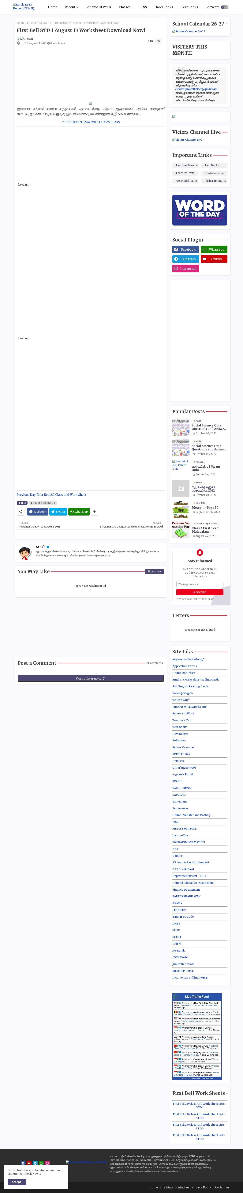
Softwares (213, 7)
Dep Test (178, 761)
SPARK (176, 781)
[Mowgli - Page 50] (180, 509)
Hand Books (164, 7)
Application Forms (184, 666)
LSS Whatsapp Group (200, 1039)
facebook (188, 249)
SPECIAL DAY (181, 754)
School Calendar (183, 747)
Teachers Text (185, 173)
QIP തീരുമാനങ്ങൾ (184, 767)
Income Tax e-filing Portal (189, 977)
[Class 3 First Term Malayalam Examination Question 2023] (180, 529)
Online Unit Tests (183, 673)
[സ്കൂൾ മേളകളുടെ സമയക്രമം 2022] (180, 488)
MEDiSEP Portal (183, 971)
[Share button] (94, 512)
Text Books (189, 7)
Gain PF (177, 855)
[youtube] (29, 1163)
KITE (175, 849)
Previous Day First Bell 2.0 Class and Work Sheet (51, 494)
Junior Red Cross (183, 964)
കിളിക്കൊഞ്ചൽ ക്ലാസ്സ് (187, 659)
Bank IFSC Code (183, 916)
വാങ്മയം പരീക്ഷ (214, 173)
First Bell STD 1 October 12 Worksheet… (200, 1005)
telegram (188, 259)
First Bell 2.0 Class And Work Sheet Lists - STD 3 (200, 1126)
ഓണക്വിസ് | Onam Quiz (206, 468)
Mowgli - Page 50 (205, 507)
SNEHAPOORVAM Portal (188, 842)
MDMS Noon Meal (184, 828)
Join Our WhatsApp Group (189, 706)
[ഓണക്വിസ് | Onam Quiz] (180, 468)
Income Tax (180, 835)
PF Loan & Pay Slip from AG (190, 862)
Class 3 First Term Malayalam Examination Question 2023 (209, 530)
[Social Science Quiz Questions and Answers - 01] (180, 427)
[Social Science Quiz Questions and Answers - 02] (180, 447)
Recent (70, 7)
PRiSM (176, 943)
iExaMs (177, 903)
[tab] (52, 7)
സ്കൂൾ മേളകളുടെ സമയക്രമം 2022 (203, 488)
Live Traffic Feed (197, 996)
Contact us (181, 1187)
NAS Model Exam (186, 180)
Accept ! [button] (16, 1182)
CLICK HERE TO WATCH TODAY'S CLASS (91, 122)
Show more (155, 571)
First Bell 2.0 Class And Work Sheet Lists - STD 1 (200, 1105)
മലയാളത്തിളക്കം (182, 693)
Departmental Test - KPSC (189, 876)
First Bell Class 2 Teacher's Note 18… (196, 1047)
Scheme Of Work (98, 7)
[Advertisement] (91, 74)
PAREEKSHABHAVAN (186, 896)
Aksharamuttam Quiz (216, 180)
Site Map (166, 1187)
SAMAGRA (179, 794)
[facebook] (23, 1163)
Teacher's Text (182, 720)
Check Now (31, 1173)
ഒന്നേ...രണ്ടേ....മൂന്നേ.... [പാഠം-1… (198, 1021)
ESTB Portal (180, 957)
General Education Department (193, 883)
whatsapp (217, 249)
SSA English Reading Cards (190, 686)
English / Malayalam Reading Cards (195, 679)
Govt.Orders (180, 734)
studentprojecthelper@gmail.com (196, 89)
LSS (144, 7)
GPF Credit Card (183, 869)
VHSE (176, 930)
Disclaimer (221, 1187)
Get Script (185, 1078)
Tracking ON (207, 1078)
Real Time (196, 1078)
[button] (224, 7)
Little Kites (179, 910)
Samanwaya (180, 808)
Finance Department (186, 889)
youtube (217, 259)
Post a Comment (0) (90, 678)
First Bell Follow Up (39, 23)
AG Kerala (178, 950)
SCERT (176, 937)
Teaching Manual (187, 165)
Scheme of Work (183, 713)
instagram (188, 268)
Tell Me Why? (181, 700)
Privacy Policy (201, 1187)
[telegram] (35, 1163)
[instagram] (47, 1163)
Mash (41, 547)
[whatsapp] (41, 1163)
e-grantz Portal (182, 774)
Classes (125, 7)
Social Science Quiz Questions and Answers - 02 (209, 447)
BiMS (175, 822)
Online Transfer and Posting (191, 815)
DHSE (176, 923)
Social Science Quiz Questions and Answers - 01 (209, 427)
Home (52, 7)
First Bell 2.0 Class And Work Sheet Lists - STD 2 (200, 1116)
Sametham (179, 801)
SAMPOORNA (181, 788)
